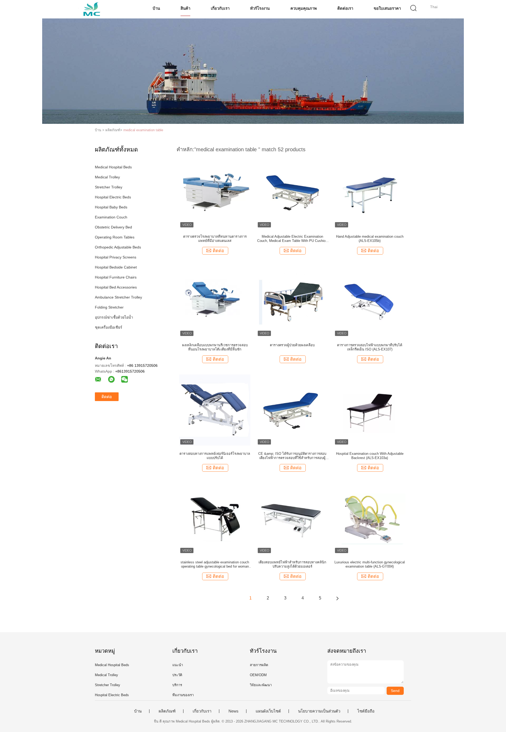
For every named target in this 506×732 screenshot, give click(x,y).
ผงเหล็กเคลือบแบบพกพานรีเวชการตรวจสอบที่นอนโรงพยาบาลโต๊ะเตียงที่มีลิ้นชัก (215, 347)
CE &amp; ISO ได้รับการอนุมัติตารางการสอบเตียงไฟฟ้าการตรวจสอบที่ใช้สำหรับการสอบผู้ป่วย (292, 456)
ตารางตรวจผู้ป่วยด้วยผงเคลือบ (292, 345)
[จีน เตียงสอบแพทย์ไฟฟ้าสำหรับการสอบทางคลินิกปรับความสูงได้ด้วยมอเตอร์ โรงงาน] (292, 518)
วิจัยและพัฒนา (261, 685)
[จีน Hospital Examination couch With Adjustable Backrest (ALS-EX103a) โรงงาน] (369, 409)
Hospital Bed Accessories (116, 287)
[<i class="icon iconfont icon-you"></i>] (337, 598)
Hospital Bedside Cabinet (116, 267)
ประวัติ (177, 675)
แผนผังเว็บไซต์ (268, 711)
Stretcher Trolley (108, 187)
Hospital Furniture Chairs (116, 277)
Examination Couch (111, 217)
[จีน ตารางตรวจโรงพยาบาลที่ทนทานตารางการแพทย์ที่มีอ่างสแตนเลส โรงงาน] (214, 192)
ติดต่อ (106, 396)
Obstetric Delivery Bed (113, 227)
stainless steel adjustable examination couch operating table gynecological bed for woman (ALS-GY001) (215, 564)
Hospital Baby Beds (111, 207)
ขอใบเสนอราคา (387, 8)
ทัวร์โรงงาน (260, 8)
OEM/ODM (258, 675)
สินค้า (185, 8)
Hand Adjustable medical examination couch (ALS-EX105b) (369, 239)
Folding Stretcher (109, 307)
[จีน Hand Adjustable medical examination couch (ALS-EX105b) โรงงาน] (369, 192)
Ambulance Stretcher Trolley (118, 297)
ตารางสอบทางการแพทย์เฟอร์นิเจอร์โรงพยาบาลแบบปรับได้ (214, 456)
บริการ (177, 685)
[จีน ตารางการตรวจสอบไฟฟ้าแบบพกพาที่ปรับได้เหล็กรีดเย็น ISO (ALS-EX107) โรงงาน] (369, 301)
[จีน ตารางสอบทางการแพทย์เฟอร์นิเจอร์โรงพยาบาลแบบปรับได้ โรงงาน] (214, 409)
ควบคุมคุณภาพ (303, 8)
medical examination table (143, 130)
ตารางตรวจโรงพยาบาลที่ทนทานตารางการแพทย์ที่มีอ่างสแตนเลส (215, 239)
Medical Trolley (107, 177)
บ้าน (156, 8)
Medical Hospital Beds (113, 167)
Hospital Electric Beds (113, 197)
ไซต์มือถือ (365, 711)
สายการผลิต (259, 665)
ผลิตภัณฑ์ (167, 711)
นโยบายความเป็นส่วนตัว (319, 711)
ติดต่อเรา (345, 8)
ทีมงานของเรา (183, 695)
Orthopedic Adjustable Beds (118, 247)
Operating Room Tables (114, 237)
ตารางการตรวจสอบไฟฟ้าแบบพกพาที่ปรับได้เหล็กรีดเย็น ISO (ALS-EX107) (369, 347)
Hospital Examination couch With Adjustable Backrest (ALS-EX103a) (369, 456)
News (233, 711)
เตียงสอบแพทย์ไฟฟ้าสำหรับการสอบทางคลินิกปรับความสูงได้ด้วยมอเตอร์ (292, 564)
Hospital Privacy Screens (115, 257)
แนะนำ (177, 665)
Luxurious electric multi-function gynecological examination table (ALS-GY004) (369, 564)
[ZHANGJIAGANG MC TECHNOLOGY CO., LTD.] (94, 9)
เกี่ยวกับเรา (220, 8)
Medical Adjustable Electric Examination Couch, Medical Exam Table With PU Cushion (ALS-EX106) (292, 239)
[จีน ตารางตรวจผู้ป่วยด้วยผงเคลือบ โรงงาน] (292, 301)
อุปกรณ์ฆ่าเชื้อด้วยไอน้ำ (114, 317)
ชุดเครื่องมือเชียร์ (108, 327)
